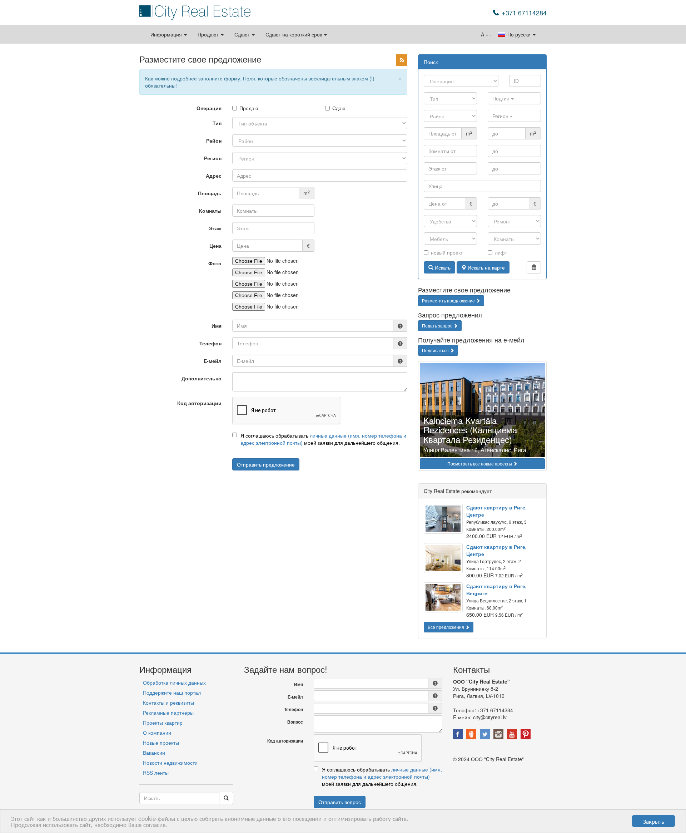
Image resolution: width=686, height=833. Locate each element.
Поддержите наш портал (172, 692)
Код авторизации (199, 402)
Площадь (210, 193)
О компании (157, 732)
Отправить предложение (266, 464)
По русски (519, 34)
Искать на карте (485, 267)
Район (214, 140)
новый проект (447, 252)
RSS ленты (156, 772)
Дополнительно (202, 378)
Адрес (214, 175)
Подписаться (436, 350)
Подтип (501, 98)
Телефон (210, 343)
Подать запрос (437, 325)
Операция (209, 108)
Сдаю (339, 108)
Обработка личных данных (174, 682)
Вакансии (154, 752)
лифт (501, 252)
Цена (215, 245)
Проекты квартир (163, 722)
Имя (217, 325)
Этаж (215, 228)
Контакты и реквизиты (168, 702)
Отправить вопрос (339, 801)
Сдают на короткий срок (294, 34)
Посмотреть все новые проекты (480, 463)
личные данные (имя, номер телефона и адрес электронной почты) (382, 773)
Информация (166, 34)
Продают (209, 34)
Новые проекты (161, 742)
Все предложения (446, 627)
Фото (215, 263)
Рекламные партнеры (168, 712)
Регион (213, 158)
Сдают (242, 34)
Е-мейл (213, 360)
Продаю (248, 108)
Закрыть (653, 821)
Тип (217, 123)
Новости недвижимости (170, 762)
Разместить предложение (449, 300)
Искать (442, 267)
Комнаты (210, 210)
